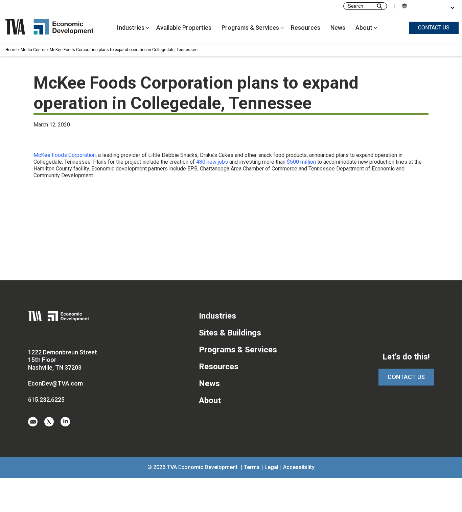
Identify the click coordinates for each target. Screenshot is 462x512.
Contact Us (406, 376)
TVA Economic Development (202, 467)
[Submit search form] (379, 6)
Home (11, 49)
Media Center (33, 49)
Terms (252, 467)
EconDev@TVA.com (55, 383)
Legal (271, 467)
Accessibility (299, 467)
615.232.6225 (46, 399)
